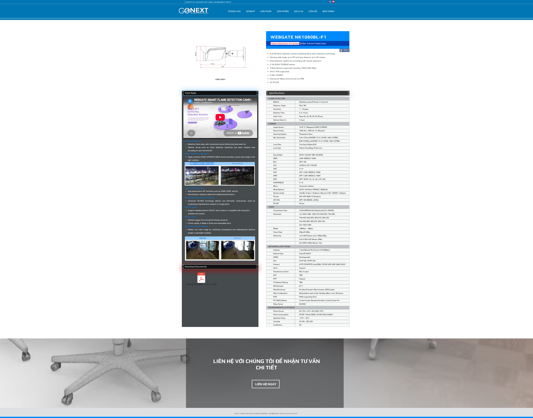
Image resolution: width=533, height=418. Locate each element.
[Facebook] (330, 2)
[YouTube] (333, 2)
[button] (251, 11)
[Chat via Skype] (181, 2)
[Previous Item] (193, 58)
